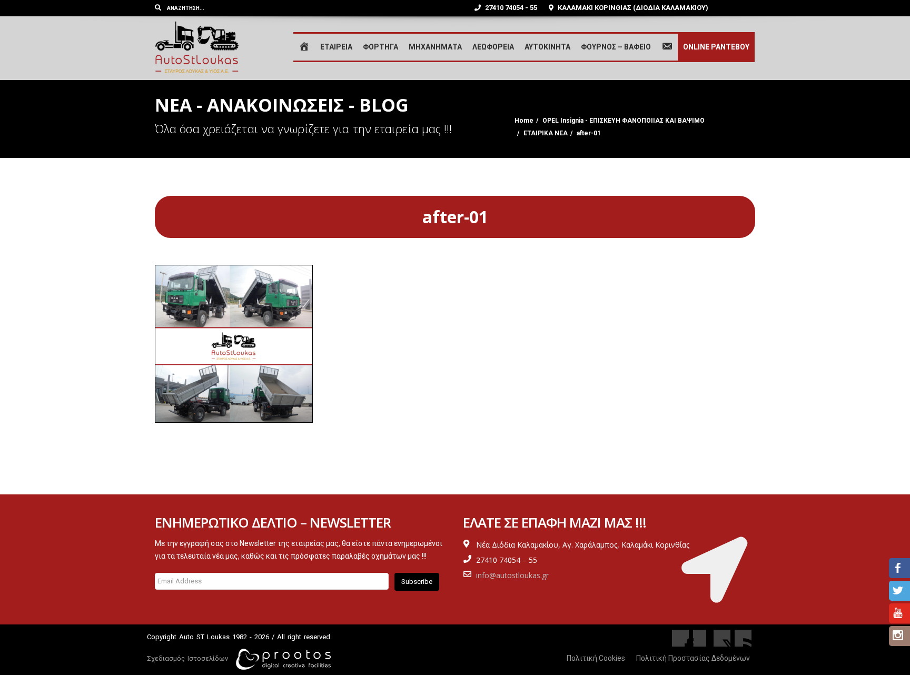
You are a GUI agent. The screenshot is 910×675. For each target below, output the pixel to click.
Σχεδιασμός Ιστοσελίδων (187, 658)
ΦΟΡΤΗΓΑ (380, 47)
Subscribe (416, 581)
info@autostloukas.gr (512, 575)
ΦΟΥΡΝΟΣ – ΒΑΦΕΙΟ (616, 47)
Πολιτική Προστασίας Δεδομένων (693, 658)
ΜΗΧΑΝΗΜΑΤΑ (435, 47)
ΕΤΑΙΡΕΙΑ (336, 47)
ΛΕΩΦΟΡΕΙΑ (493, 47)
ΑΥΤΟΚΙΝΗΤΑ (547, 47)
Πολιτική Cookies (596, 658)
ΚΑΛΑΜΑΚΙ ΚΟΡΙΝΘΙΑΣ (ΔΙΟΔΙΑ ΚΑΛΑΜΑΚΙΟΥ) (632, 8)
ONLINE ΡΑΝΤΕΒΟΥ (716, 47)
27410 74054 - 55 (510, 8)
